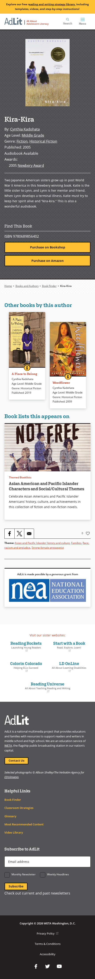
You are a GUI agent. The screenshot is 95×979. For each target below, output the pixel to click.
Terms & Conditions (48, 944)
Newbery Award (31, 165)
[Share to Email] (29, 533)
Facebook (36, 966)
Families (76, 543)
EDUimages (11, 777)
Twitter (47, 966)
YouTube (59, 966)
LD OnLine (68, 666)
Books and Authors (27, 286)
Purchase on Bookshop (47, 247)
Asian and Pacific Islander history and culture (42, 543)
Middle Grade (33, 135)
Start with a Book (67, 646)
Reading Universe (38, 687)
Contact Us (16, 760)
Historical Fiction (43, 141)
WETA (8, 746)
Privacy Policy (47, 933)
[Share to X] (19, 533)
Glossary (10, 816)
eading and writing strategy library (52, 4)
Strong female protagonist (48, 547)
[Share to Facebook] (9, 533)
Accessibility (47, 954)
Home (8, 286)
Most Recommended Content (24, 824)
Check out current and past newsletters (37, 893)
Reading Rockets (24, 646)
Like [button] (88, 533)
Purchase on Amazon (47, 261)
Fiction (22, 141)
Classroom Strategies (18, 808)
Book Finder (49, 286)
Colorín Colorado (24, 666)
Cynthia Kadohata (25, 129)
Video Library (13, 832)
